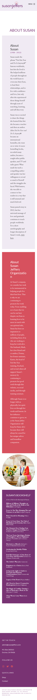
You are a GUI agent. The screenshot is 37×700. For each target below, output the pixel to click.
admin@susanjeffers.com (11, 645)
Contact (5, 681)
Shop (4, 677)
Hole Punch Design (14, 689)
